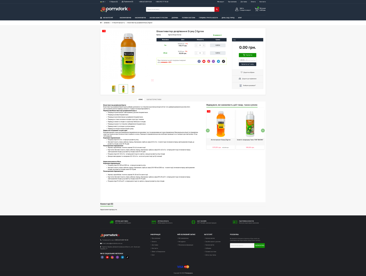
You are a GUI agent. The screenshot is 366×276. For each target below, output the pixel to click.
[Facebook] (199, 61)
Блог (153, 255)
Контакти (263, 2)
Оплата (253, 2)
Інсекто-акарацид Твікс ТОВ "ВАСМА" (250, 140)
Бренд (159, 35)
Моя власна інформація (186, 245)
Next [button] (263, 130)
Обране (114, 2)
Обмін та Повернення (158, 251)
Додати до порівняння (249, 79)
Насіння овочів (210, 238)
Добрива (208, 248)
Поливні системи (210, 251)
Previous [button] (208, 130)
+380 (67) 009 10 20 (145, 2)
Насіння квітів (209, 245)
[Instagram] (112, 257)
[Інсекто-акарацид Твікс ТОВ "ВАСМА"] (250, 124)
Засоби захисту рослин (213, 241)
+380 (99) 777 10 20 (162, 2)
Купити (249, 55)
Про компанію (232, 2)
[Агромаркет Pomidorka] (115, 9)
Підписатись (259, 245)
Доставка (244, 2)
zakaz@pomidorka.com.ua (114, 243)
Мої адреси (182, 241)
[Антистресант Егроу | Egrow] (220, 124)
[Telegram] (218, 61)
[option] (220, 130)
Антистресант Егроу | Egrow (220, 140)
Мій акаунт (220, 2)
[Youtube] (203, 61)
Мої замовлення (183, 238)
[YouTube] (107, 257)
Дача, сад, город (210, 255)
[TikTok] (223, 61)
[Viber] (213, 61)
